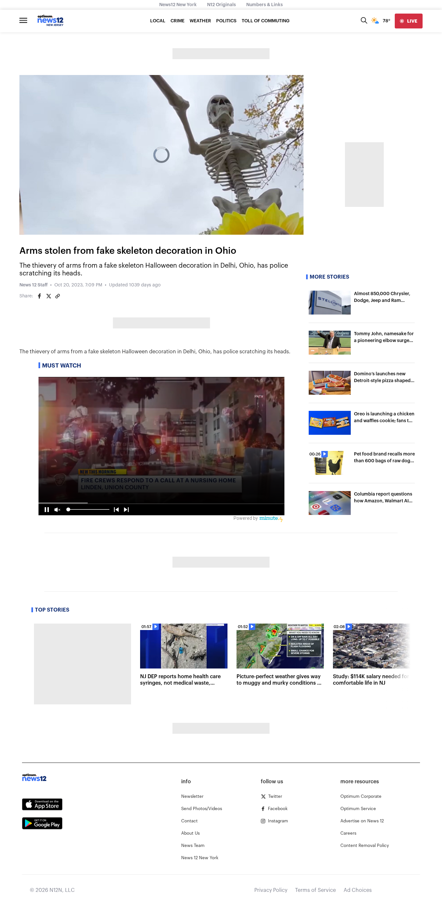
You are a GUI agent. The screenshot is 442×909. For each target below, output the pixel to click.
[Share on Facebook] (39, 296)
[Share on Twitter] (48, 296)
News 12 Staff (33, 285)
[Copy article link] (57, 296)
